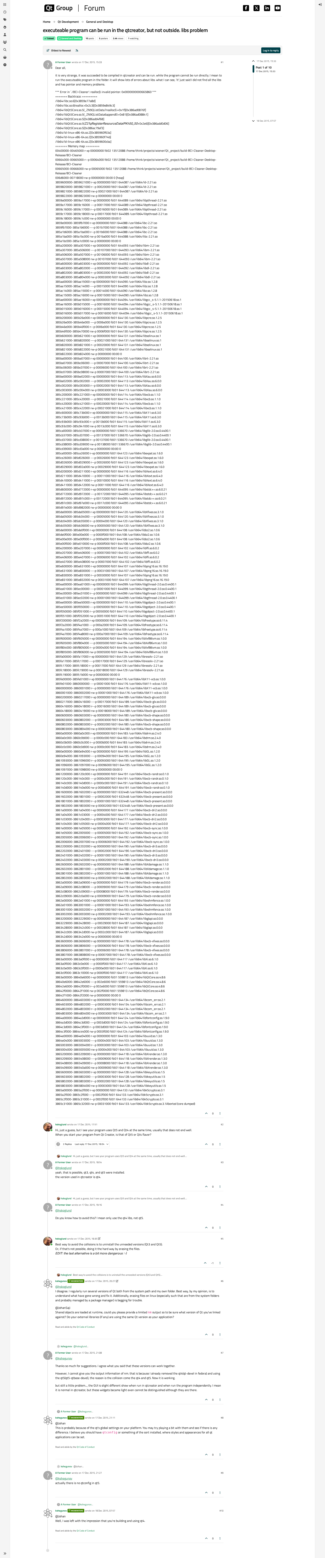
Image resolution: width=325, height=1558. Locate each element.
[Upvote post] (206, 1113)
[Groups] (5, 42)
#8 (222, 1417)
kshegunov (61, 1281)
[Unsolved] (5, 65)
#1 (222, 62)
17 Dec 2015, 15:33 (92, 62)
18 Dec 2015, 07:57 (105, 1510)
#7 (222, 1353)
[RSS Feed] (77, 50)
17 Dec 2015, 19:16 (92, 1205)
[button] (5, 1553)
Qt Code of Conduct (86, 1327)
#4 (222, 1205)
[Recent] (5, 12)
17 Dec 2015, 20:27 (105, 1281)
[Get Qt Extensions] (5, 57)
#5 (222, 1238)
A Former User (63, 62)
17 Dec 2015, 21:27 (92, 1473)
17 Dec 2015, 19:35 (87, 1238)
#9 (222, 1473)
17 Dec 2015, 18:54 (92, 1162)
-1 (212, 1263)
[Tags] (5, 20)
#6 (222, 1281)
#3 (222, 1162)
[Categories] (5, 5)
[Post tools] (220, 1113)
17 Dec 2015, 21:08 (92, 1353)
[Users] (5, 35)
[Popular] (5, 27)
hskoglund (60, 1124)
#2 (222, 1124)
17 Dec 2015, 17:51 (87, 1124)
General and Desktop (71, 38)
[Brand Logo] (74, 8)
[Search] (5, 50)
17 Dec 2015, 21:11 (105, 1417)
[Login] (320, 5)
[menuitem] (320, 5)
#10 (221, 1510)
